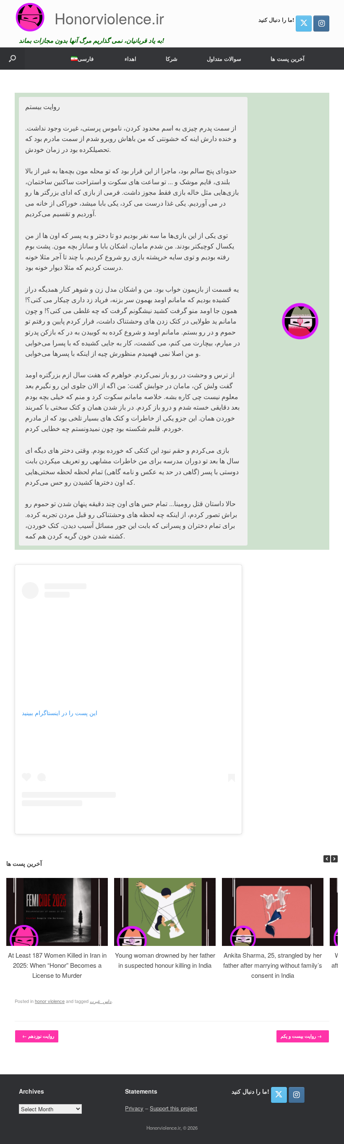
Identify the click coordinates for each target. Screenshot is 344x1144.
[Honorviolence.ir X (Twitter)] (304, 23)
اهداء (130, 59)
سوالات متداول (224, 59)
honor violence (50, 1001)
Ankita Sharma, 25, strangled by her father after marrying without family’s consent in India (272, 965)
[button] (12, 58)
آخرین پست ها (288, 59)
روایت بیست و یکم (301, 1036)
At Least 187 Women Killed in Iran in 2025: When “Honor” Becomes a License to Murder (57, 965)
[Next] (334, 858)
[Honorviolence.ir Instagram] (321, 23)
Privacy (134, 1108)
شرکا (171, 59)
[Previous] (326, 858)
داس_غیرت (101, 1001)
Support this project (173, 1108)
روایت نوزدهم (38, 1036)
